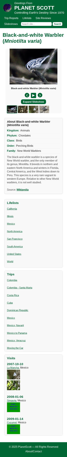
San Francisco (14, 238)
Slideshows (11, 24)
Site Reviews (43, 18)
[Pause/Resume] (33, 95)
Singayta (11, 400)
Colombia (12, 280)
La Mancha (13, 367)
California (12, 208)
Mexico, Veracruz (16, 340)
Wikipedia (23, 189)
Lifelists (27, 18)
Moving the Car (15, 348)
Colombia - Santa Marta (19, 287)
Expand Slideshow (33, 101)
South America (15, 246)
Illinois (10, 216)
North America (14, 231)
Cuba (10, 302)
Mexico (11, 223)
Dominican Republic (17, 310)
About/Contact (33, 451)
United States (14, 254)
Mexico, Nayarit (15, 325)
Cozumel (12, 422)
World (10, 261)
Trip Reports (11, 18)
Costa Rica (13, 295)
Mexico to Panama (17, 333)
